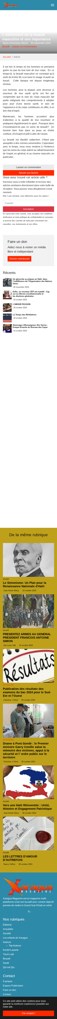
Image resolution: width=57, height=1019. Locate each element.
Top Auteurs (15, 945)
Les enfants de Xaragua (15, 938)
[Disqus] (28, 482)
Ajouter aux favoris (28, 173)
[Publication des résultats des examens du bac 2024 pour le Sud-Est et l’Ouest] (28, 666)
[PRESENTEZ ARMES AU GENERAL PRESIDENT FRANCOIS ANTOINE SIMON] (28, 611)
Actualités (8, 685)
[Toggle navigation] (52, 5)
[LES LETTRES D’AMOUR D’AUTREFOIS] (28, 833)
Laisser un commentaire (24, 46)
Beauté (6, 46)
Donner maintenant (19, 258)
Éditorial (7, 925)
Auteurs (7, 942)
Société (7, 933)
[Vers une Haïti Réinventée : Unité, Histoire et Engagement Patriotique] (28, 782)
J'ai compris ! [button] (28, 1013)
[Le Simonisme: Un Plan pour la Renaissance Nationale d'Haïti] (28, 560)
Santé (6, 963)
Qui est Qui (8, 967)
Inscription (28, 209)
